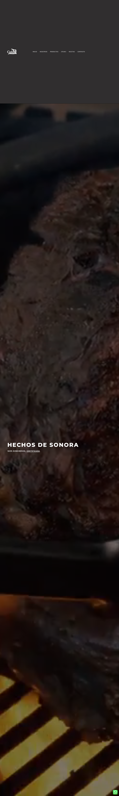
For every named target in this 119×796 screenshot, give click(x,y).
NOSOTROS (43, 52)
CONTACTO (81, 52)
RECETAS (72, 52)
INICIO (35, 52)
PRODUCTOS (54, 52)
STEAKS (63, 52)
